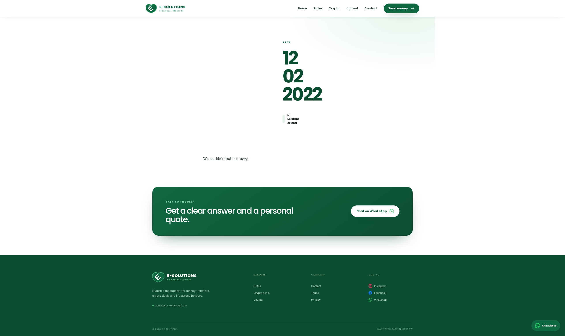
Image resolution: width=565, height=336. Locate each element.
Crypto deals (261, 292)
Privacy (316, 299)
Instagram (380, 286)
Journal (352, 8)
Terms (315, 292)
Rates (317, 8)
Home (302, 8)
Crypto (334, 8)
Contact (370, 8)
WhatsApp (380, 299)
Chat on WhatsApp (371, 211)
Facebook (380, 292)
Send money (398, 8)
